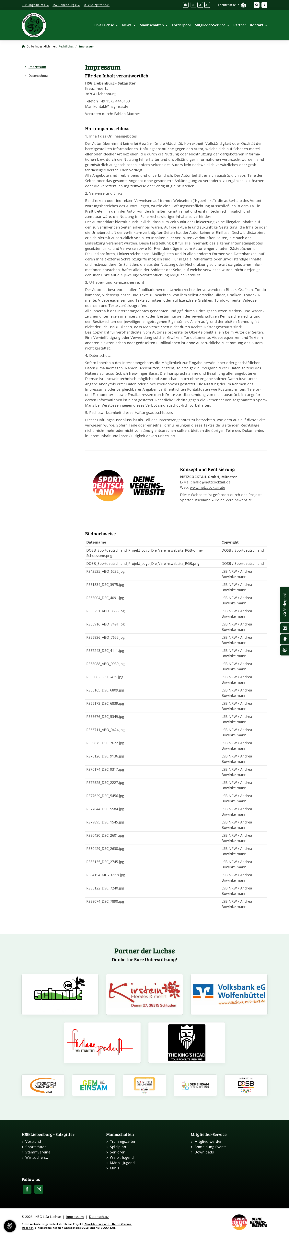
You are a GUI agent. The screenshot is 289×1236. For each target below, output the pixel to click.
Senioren (117, 1152)
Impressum (37, 67)
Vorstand (33, 1141)
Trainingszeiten (123, 1141)
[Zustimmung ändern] (10, 1226)
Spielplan (118, 1146)
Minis (114, 1168)
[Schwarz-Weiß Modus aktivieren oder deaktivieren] (186, 5)
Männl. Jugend (122, 1162)
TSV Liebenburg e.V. (66, 5)
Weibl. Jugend (122, 1157)
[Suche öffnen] (257, 5)
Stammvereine (37, 1152)
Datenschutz (38, 75)
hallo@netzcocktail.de (211, 482)
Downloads (204, 1152)
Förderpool (181, 25)
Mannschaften (152, 25)
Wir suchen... (36, 1157)
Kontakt (256, 25)
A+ (207, 5)
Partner (239, 25)
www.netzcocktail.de (207, 487)
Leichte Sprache (228, 5)
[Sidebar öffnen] (264, 5)
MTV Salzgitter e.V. (97, 5)
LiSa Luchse (104, 25)
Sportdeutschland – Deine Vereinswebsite (216, 500)
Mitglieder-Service (210, 25)
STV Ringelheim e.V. (35, 5)
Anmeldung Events (210, 1146)
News (127, 25)
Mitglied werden (208, 1141)
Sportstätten (36, 1146)
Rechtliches (66, 46)
